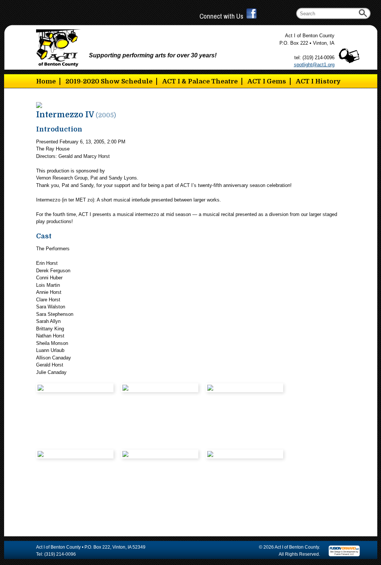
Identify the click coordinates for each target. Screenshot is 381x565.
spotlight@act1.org (314, 64)
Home (46, 81)
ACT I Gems (266, 81)
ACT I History (318, 81)
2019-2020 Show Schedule (109, 81)
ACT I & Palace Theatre (200, 81)
